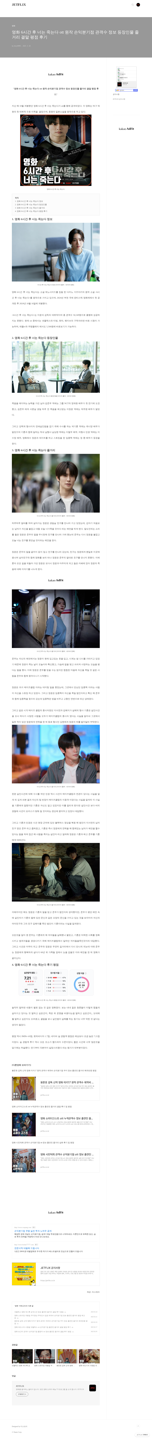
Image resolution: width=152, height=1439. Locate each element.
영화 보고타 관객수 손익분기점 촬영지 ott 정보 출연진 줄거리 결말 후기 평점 (42, 1331)
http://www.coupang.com (22, 1227)
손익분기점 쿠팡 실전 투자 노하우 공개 (33, 1231)
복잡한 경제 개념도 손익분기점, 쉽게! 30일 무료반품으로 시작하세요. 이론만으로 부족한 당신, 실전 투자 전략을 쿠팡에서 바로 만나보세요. (55, 1235)
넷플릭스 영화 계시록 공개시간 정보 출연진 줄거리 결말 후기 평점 (39, 1312)
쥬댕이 (119, 81)
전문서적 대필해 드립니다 (26, 1248)
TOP (138, 1426)
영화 (16, 1306)
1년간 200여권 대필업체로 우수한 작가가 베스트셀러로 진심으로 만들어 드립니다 (48, 1251)
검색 (133, 5)
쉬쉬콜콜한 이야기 (122, 77)
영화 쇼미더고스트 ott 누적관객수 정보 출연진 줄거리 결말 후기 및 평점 (42, 1107)
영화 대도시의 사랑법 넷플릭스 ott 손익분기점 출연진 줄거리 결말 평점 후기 (42, 1327)
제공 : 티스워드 (93, 1292)
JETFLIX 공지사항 (119, 99)
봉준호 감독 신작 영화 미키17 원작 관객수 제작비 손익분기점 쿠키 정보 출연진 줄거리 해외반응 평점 (54, 1071)
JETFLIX (19, 4)
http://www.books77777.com (24, 1245)
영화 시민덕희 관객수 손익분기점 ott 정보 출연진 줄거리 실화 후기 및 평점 (43, 1143)
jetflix (119, 70)
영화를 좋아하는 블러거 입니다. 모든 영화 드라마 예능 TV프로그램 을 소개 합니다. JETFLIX (50, 1389)
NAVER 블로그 (121, 74)
